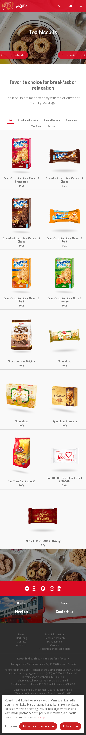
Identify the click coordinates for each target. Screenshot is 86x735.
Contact (21, 641)
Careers (54, 645)
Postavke (11, 726)
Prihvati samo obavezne (38, 726)
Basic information (55, 634)
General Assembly (54, 638)
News (21, 634)
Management (54, 641)
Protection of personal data (54, 648)
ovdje (42, 717)
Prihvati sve (70, 726)
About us (21, 645)
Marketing (21, 638)
